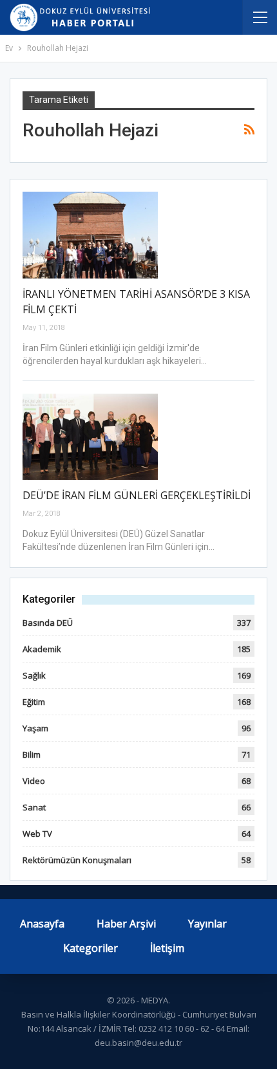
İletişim (167, 948)
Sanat (34, 807)
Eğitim (34, 702)
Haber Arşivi (126, 924)
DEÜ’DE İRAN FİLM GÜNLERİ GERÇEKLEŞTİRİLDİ (137, 495)
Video (34, 781)
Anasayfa (42, 924)
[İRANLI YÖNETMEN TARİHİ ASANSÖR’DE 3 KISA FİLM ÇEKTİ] (90, 235)
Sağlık (34, 675)
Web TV (37, 833)
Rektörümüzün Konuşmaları (77, 860)
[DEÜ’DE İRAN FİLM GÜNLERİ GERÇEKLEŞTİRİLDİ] (90, 437)
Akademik (42, 649)
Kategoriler (90, 948)
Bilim (32, 754)
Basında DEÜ (48, 622)
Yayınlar (207, 924)
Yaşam (35, 728)
